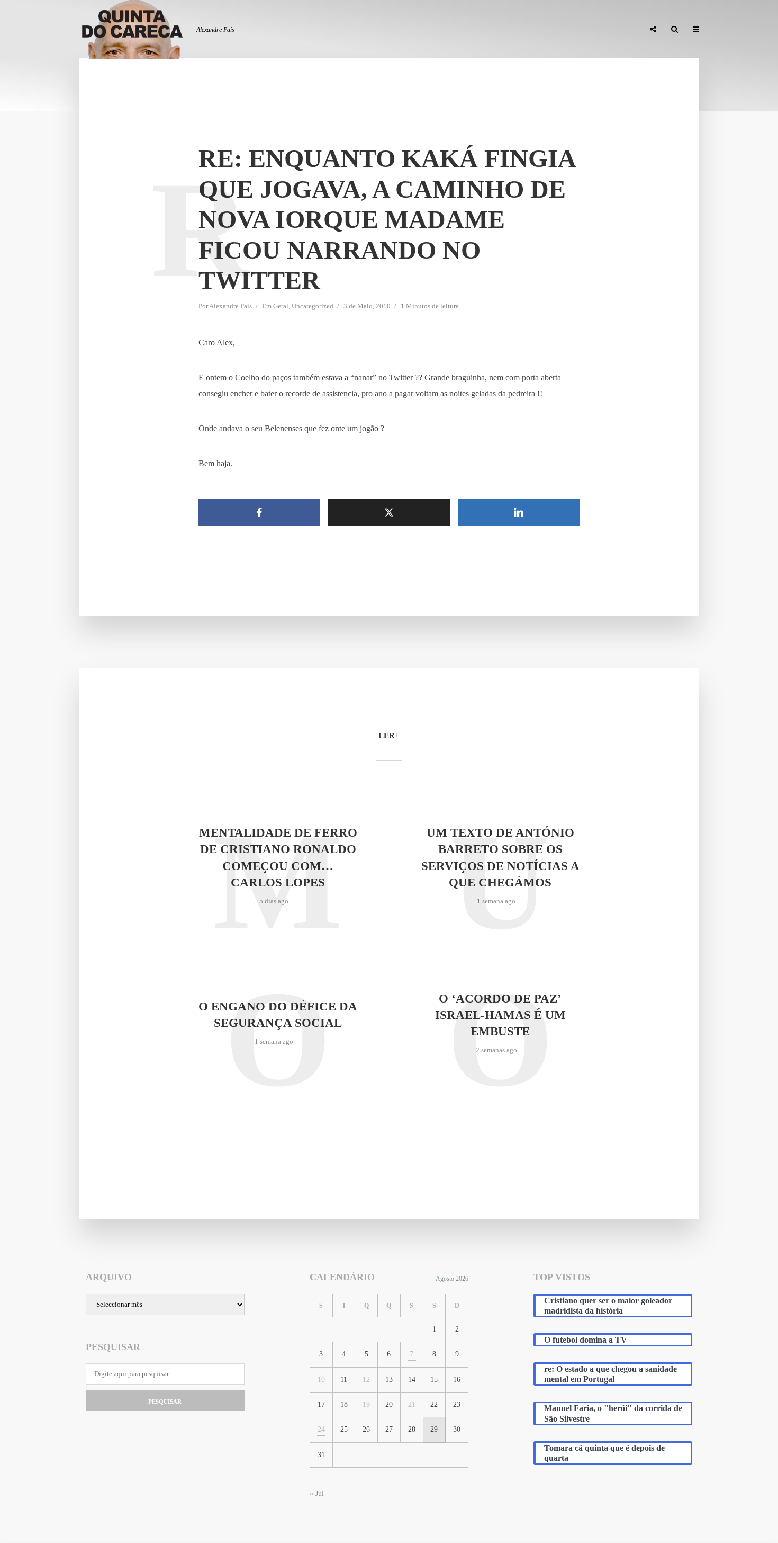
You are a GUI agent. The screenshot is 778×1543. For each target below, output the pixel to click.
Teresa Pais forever (527, 29)
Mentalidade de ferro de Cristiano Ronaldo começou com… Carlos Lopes (278, 857)
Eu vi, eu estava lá (605, 29)
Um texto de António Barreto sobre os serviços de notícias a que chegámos (500, 857)
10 (321, 1380)
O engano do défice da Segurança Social (277, 1015)
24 (321, 1429)
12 (366, 1380)
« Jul (317, 1493)
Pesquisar (165, 1401)
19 (366, 1404)
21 (411, 1404)
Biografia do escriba (444, 29)
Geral (280, 306)
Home (384, 29)
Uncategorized (312, 306)
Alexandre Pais (230, 306)
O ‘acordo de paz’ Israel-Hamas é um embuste (500, 1015)
